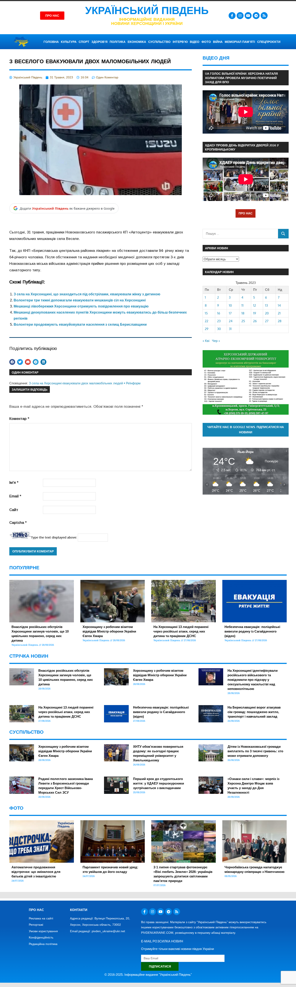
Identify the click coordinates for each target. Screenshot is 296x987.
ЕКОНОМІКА (137, 42)
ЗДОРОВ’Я (99, 42)
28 (279, 321)
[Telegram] (256, 15)
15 (206, 313)
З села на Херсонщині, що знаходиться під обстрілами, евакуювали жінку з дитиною (87, 294)
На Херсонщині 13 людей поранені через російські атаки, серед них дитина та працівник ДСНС (180, 631)
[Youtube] (248, 15)
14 (279, 305)
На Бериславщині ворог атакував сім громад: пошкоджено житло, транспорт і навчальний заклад (254, 711)
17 (230, 313)
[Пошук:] (240, 233)
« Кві (206, 341)
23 (219, 321)
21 (279, 313)
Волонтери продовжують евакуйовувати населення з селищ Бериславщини (80, 324)
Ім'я (13, 483)
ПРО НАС (245, 213)
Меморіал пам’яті (240, 42)
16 (218, 313)
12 (254, 305)
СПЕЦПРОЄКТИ (268, 42)
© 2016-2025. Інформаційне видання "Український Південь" (148, 974)
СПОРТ (84, 42)
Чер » (216, 341)
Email (15, 496)
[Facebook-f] (232, 15)
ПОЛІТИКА (117, 42)
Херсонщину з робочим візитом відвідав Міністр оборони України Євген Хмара (109, 631)
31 (230, 329)
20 (267, 313)
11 (242, 305)
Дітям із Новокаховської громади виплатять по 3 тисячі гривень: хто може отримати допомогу (255, 751)
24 (231, 321)
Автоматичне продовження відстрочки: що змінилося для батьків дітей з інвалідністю (35, 871)
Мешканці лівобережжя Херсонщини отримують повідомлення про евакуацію (81, 306)
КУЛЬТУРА (68, 42)
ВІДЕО (194, 42)
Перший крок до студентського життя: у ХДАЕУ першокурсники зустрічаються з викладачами (158, 783)
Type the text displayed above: (54, 537)
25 (243, 321)
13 (266, 305)
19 (254, 313)
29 (206, 329)
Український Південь (147, 10)
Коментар (19, 419)
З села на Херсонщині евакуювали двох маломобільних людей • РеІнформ (84, 383)
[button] (12, 362)
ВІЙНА (218, 42)
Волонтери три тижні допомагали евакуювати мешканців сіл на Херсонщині (80, 300)
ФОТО (206, 42)
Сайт (13, 510)
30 (219, 329)
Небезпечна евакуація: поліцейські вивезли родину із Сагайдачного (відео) (252, 631)
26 (255, 321)
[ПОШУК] (283, 233)
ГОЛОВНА (51, 42)
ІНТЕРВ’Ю (180, 42)
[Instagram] (240, 15)
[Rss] (264, 15)
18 (242, 313)
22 (206, 321)
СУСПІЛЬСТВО (159, 42)
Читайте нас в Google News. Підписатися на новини (245, 429)
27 (266, 321)
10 (230, 305)
